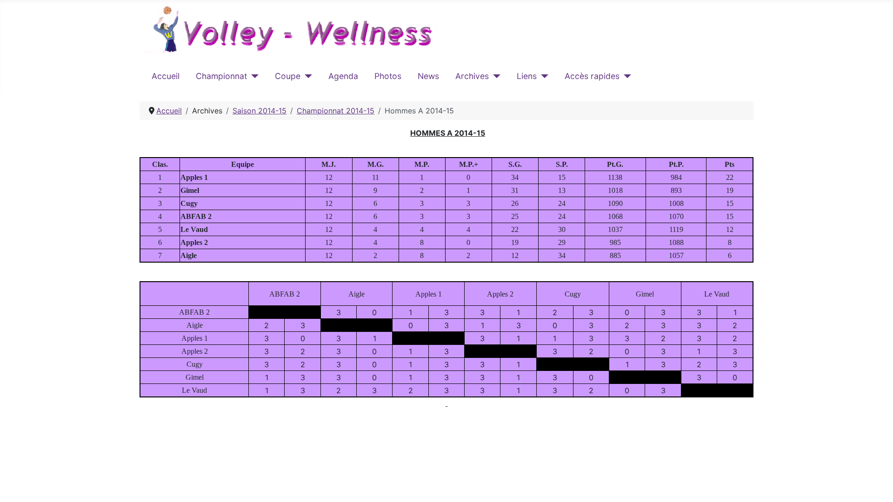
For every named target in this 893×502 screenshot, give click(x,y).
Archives (472, 76)
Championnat (221, 76)
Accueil (166, 76)
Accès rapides (592, 76)
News (428, 76)
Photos (387, 76)
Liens (527, 76)
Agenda (343, 76)
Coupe (287, 76)
